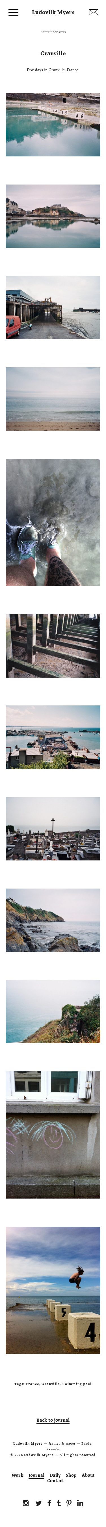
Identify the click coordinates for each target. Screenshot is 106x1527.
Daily (55, 1475)
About (88, 1475)
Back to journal (53, 1420)
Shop (71, 1475)
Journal (36, 1475)
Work (17, 1475)
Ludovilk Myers (53, 11)
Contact (55, 1481)
